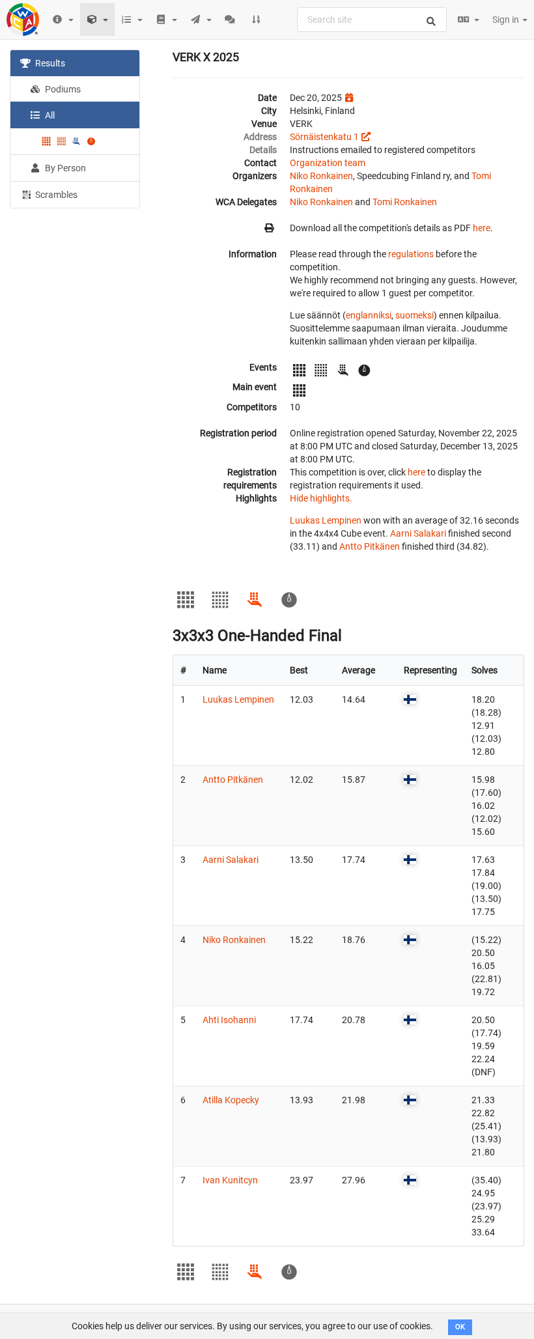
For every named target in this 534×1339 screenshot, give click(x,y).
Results (49, 63)
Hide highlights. (321, 498)
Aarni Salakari (418, 533)
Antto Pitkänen (369, 546)
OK (460, 1327)
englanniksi (368, 315)
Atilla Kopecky (231, 1100)
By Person (64, 168)
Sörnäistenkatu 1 (324, 137)
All (49, 115)
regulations (411, 254)
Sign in (506, 19)
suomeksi (414, 315)
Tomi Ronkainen (404, 202)
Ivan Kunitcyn (230, 1180)
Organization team (327, 163)
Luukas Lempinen (325, 520)
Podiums (62, 89)
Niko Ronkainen (321, 176)
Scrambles (55, 195)
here (481, 228)
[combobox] (372, 19)
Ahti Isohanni (229, 1020)
